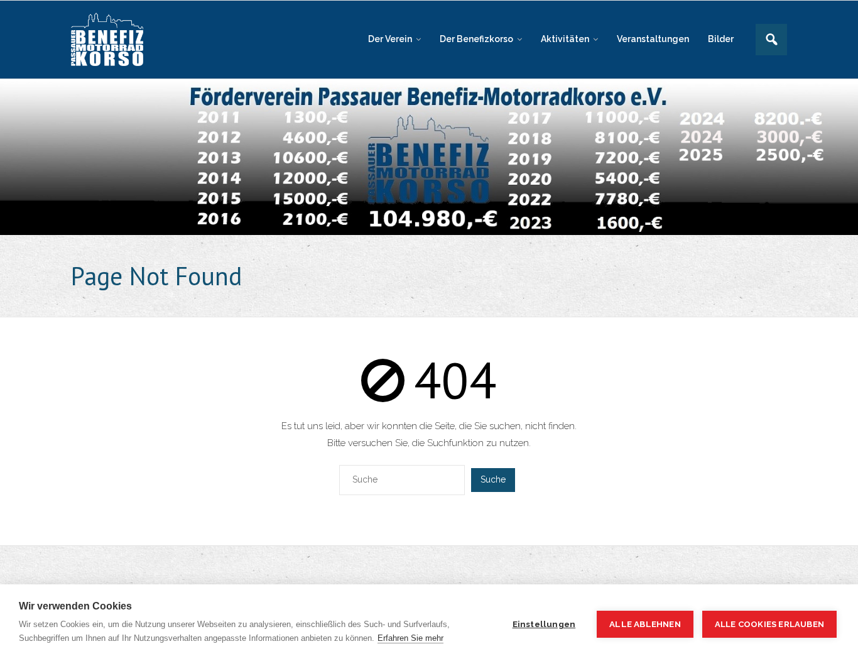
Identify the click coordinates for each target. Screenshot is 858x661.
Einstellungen (544, 624)
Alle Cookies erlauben (769, 624)
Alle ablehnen (645, 624)
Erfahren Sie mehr (410, 638)
